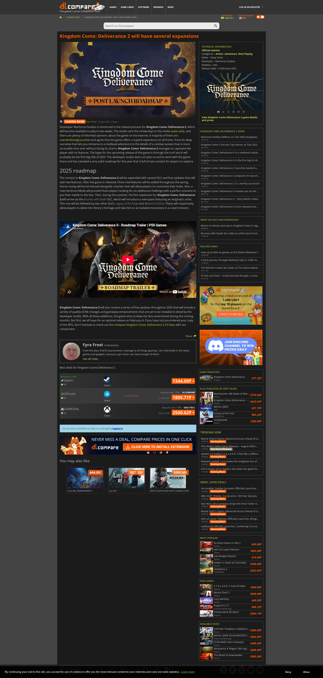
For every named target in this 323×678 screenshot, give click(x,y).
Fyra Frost (91, 121)
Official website (211, 50)
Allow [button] (306, 672)
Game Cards (127, 7)
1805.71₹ (183, 397)
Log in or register (249, 7)
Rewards (158, 7)
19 (64, 384)
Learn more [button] (188, 671)
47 (64, 398)
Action (219, 53)
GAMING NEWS (75, 121)
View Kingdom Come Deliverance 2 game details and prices (229, 119)
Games (113, 7)
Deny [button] (288, 672)
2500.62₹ (183, 412)
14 (64, 413)
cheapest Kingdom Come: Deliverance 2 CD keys (144, 325)
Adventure (231, 53)
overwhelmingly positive (75, 140)
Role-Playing (245, 53)
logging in (118, 428)
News (171, 7)
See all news (90, 359)
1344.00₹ (183, 381)
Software (143, 7)
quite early (178, 131)
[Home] (61, 17)
